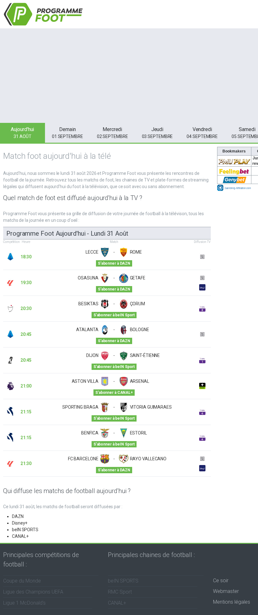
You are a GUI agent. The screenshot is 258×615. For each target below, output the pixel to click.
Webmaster (226, 591)
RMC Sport (120, 592)
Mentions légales (231, 602)
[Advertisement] (129, 76)
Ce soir (220, 580)
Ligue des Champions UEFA (33, 592)
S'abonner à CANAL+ (114, 392)
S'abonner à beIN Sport (114, 315)
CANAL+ (20, 536)
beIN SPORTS (25, 529)
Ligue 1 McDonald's (24, 603)
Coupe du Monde (22, 581)
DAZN (18, 516)
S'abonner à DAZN (114, 263)
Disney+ (19, 523)
